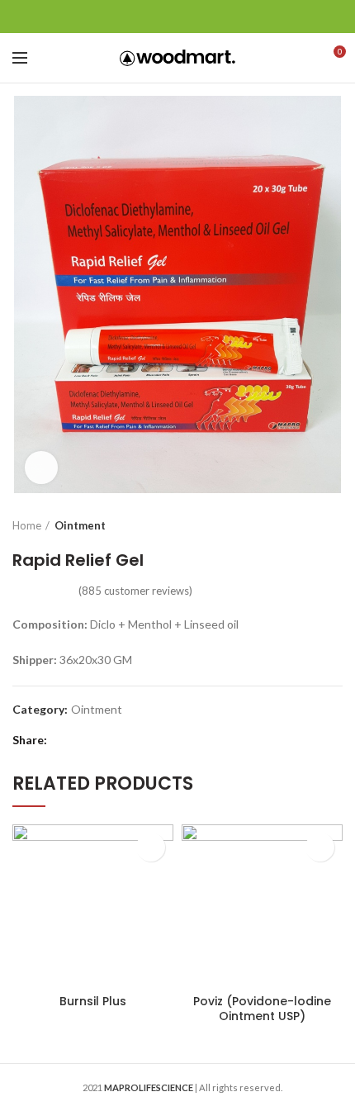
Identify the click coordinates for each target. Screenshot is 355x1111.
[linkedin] (198, 16)
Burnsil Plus (92, 1001)
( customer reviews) (135, 590)
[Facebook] (136, 16)
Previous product (301, 525)
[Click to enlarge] (41, 467)
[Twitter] (157, 16)
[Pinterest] (178, 16)
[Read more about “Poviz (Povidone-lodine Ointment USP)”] (319, 847)
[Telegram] (219, 16)
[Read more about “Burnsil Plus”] (150, 847)
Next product (334, 525)
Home (26, 525)
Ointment (80, 525)
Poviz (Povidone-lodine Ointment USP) (262, 1008)
